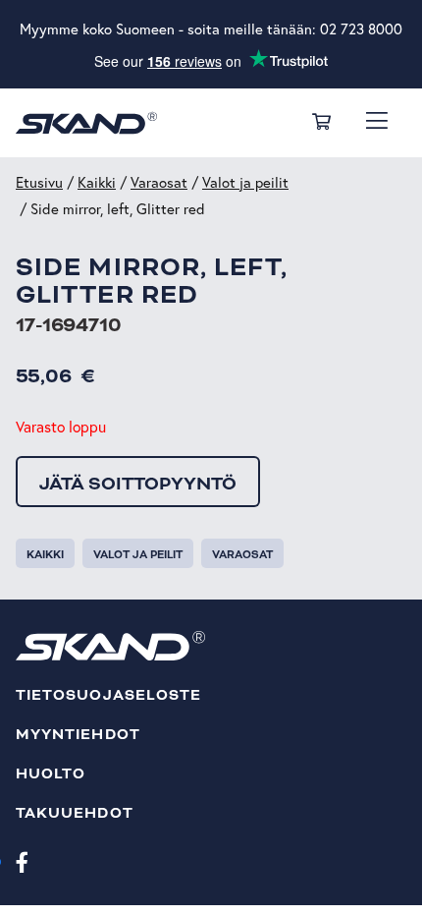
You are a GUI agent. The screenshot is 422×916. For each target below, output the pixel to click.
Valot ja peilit (245, 182)
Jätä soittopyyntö (138, 483)
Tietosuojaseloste (108, 695)
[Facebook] (22, 861)
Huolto (50, 774)
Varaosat (159, 182)
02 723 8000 (361, 29)
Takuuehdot (74, 813)
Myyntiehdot (78, 734)
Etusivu (39, 182)
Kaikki (97, 182)
